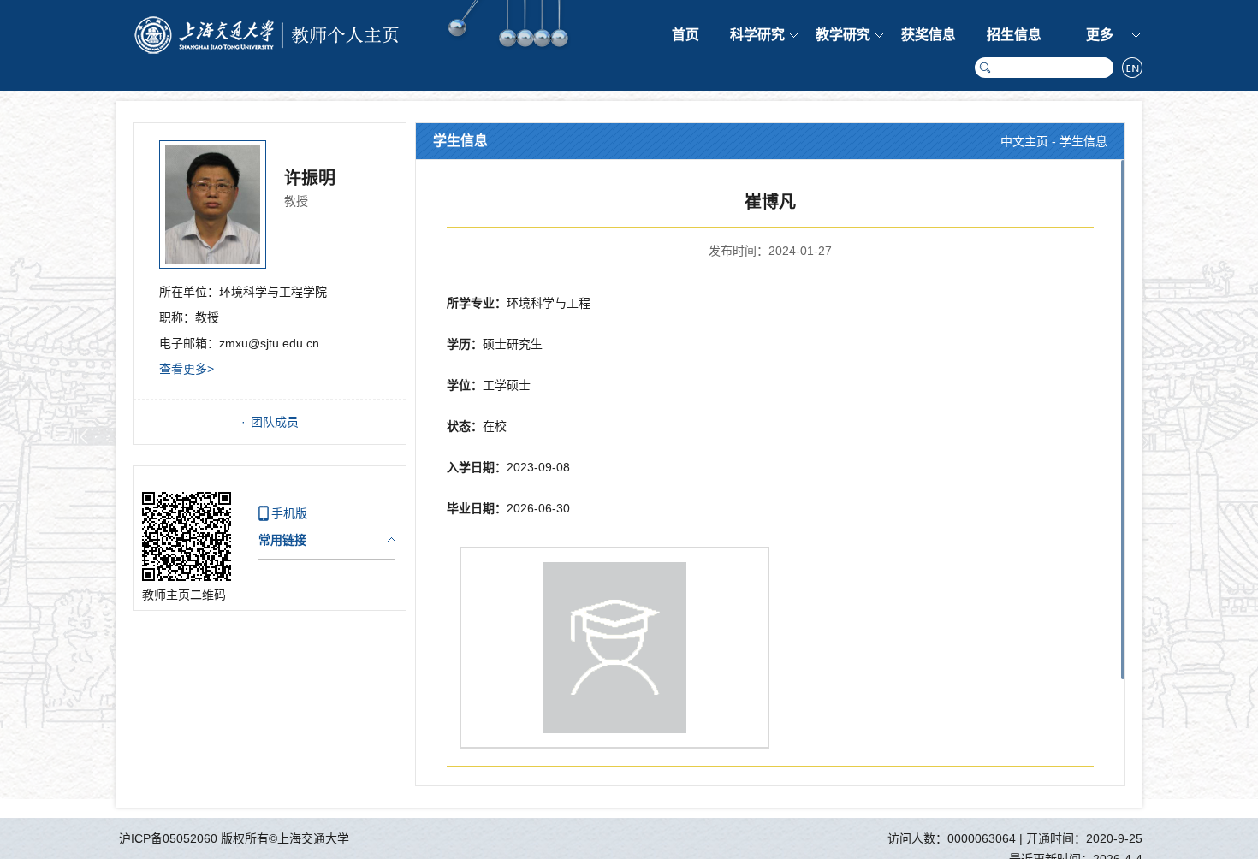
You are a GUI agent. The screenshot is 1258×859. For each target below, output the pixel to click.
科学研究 (757, 34)
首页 (685, 34)
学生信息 (1083, 141)
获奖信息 (928, 34)
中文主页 (1024, 141)
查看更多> (186, 369)
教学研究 (843, 34)
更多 (1099, 34)
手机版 (289, 513)
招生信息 (1014, 34)
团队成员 (275, 422)
